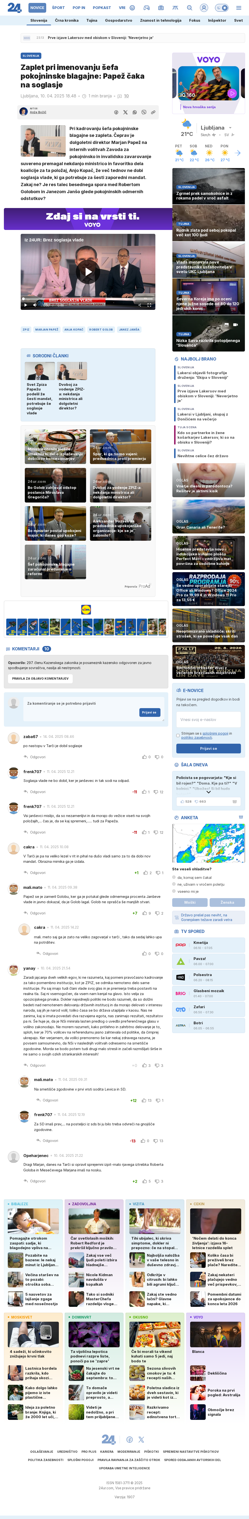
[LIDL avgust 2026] (86, 610)
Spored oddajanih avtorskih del (192, 1460)
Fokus (194, 20)
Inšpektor (217, 20)
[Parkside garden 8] (68, 627)
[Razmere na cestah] (175, 8)
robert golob (101, 329)
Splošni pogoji (80, 1460)
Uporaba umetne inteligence (124, 1468)
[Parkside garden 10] (90, 627)
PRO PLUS (88, 1451)
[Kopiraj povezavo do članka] (153, 112)
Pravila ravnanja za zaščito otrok (129, 1460)
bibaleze (19, 1204)
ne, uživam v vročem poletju (201, 884)
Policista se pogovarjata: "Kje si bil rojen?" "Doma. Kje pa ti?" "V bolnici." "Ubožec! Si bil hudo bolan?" (206, 786)
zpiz (26, 329)
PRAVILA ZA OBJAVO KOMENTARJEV (40, 678)
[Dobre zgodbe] (132, 8)
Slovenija (38, 20)
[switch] (222, 8)
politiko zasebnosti (196, 737)
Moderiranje (128, 1451)
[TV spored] (161, 8)
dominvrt (81, 1317)
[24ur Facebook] (129, 1439)
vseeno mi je (188, 891)
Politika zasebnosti (45, 1460)
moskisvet (21, 1317)
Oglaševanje (41, 1451)
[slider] (87, 299)
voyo (198, 1317)
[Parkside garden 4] (25, 627)
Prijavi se (149, 712)
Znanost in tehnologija (160, 20)
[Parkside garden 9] (79, 627)
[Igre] (147, 8)
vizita (138, 1204)
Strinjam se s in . (206, 735)
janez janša (129, 329)
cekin (199, 1204)
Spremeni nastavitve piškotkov (191, 1451)
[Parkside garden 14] (134, 627)
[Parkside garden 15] (145, 627)
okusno (140, 1317)
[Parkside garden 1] (155, 627)
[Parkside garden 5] (36, 627)
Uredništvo (67, 1451)
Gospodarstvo (118, 20)
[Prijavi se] (204, 8)
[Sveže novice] (27, 38)
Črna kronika (67, 20)
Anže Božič (38, 112)
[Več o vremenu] (237, 153)
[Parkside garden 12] (112, 627)
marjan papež (46, 329)
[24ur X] (141, 1439)
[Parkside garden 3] (14, 627)
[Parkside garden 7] (57, 627)
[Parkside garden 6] (47, 627)
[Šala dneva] (234, 801)
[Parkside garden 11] (101, 627)
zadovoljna (84, 1204)
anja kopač (74, 329)
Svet (238, 20)
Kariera (107, 1451)
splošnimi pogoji (215, 733)
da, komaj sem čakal (195, 877)
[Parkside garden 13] (123, 627)
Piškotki (151, 1451)
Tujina (91, 20)
